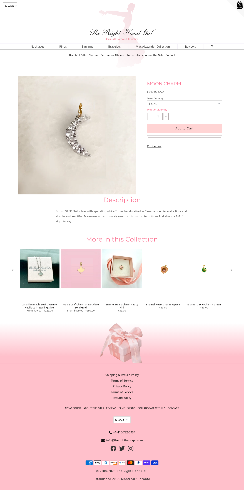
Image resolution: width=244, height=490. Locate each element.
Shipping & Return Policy (122, 375)
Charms (93, 55)
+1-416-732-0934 (124, 432)
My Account (73, 408)
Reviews (190, 47)
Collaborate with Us (151, 408)
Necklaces (37, 47)
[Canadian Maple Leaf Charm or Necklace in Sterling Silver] (39, 268)
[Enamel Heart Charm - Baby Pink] (122, 268)
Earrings (87, 47)
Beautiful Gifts (77, 55)
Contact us (154, 146)
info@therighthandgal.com (124, 440)
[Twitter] (122, 450)
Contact (170, 55)
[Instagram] (130, 450)
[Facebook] (113, 450)
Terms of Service (122, 381)
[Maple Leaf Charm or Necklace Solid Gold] (81, 268)
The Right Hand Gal (131, 471)
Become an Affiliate (113, 55)
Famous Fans (135, 55)
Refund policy (122, 398)
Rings (63, 47)
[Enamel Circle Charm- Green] (204, 268)
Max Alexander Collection (153, 47)
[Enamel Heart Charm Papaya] (163, 268)
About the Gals (154, 55)
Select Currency (155, 98)
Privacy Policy (122, 386)
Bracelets (114, 47)
